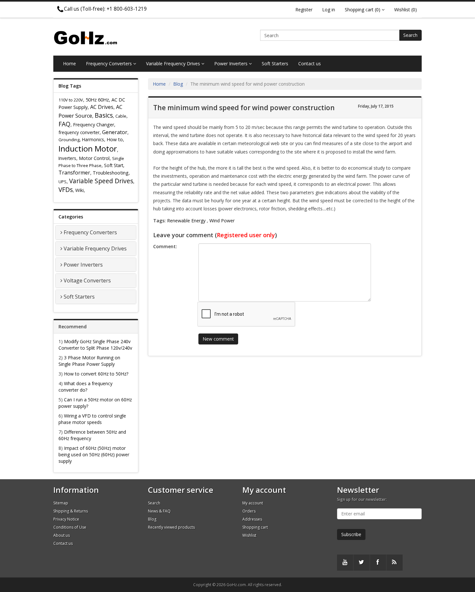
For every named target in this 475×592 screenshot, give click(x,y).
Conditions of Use (69, 527)
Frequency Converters (109, 63)
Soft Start (113, 165)
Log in (328, 9)
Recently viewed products (171, 527)
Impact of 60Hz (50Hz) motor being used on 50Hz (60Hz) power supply (93, 454)
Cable (120, 116)
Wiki (79, 190)
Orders (249, 511)
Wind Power (222, 220)
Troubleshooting (111, 173)
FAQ (64, 124)
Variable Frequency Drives (173, 63)
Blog (178, 84)
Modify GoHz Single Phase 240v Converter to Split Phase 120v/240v (95, 344)
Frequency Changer (93, 125)
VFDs (65, 189)
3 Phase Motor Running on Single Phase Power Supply (89, 360)
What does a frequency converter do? (85, 386)
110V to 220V (70, 100)
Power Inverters (231, 63)
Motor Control (94, 158)
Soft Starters (275, 63)
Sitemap (60, 503)
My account (252, 503)
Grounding (68, 140)
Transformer (74, 172)
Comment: (165, 246)
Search (410, 35)
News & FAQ (159, 511)
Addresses (252, 519)
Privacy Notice (66, 519)
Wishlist (249, 535)
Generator (114, 132)
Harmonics (93, 139)
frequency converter (79, 132)
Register (303, 9)
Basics (104, 115)
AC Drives (101, 107)
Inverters (67, 158)
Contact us (309, 63)
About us (61, 535)
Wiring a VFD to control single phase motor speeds (92, 419)
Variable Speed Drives (101, 180)
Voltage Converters (87, 280)
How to (115, 139)
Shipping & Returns (70, 511)
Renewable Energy (186, 220)
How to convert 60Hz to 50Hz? (96, 374)
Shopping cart (255, 527)
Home (69, 63)
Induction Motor (87, 148)
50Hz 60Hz (97, 100)
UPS (62, 182)
